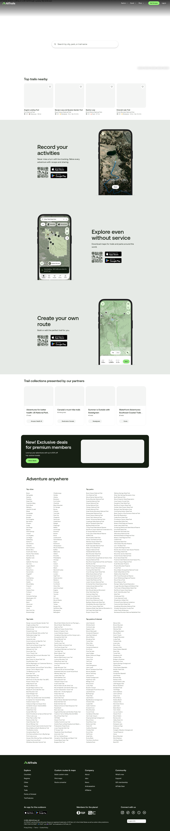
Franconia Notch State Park (122, 604)
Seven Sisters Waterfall (120, 649)
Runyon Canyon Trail (32, 681)
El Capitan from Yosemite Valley (35, 700)
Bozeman (56, 499)
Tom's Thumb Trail (31, 653)
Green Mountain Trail (32, 722)
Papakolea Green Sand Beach (63, 732)
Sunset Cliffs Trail (31, 712)
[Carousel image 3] (153, 68)
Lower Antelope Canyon (61, 633)
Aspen (55, 541)
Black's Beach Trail (59, 653)
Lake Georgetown (91, 665)
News (87, 782)
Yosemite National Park (93, 501)
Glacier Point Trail (59, 720)
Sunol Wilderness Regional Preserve (124, 578)
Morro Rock (116, 645)
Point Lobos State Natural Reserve (96, 533)
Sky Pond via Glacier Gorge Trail (35, 645)
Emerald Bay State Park (121, 521)
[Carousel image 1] (141, 68)
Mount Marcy (117, 697)
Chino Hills (57, 586)
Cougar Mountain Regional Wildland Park (126, 586)
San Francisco (30, 547)
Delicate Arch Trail (31, 649)
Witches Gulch (90, 625)
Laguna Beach (30, 566)
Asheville (29, 545)
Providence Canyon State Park (123, 519)
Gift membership (121, 782)
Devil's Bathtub (117, 691)
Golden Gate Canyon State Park (123, 507)
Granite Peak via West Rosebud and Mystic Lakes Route (70, 724)
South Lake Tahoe (31, 551)
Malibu (56, 527)
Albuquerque (57, 545)
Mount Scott (89, 683)
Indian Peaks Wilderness (121, 610)
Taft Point (89, 661)
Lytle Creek (116, 706)
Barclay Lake (117, 718)
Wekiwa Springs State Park (122, 493)
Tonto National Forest (120, 598)
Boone (55, 509)
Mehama (28, 507)
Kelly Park (117, 594)
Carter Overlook (91, 706)
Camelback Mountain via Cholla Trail (65, 649)
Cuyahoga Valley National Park (95, 521)
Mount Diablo (117, 716)
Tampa (56, 604)
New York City (30, 610)
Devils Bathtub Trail (60, 677)
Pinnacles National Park (93, 555)
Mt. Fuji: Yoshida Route (61, 736)
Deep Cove (116, 696)
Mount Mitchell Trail (60, 639)
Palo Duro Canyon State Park (94, 606)
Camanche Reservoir (92, 647)
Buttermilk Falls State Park (121, 531)
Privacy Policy (28, 827)
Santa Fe (28, 541)
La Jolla (28, 588)
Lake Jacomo (90, 675)
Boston (56, 533)
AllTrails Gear (120, 786)
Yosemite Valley (30, 503)
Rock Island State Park (120, 558)
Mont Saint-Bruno (118, 704)
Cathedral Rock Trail (32, 643)
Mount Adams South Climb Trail (63, 685)
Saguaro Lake (90, 629)
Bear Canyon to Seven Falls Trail (35, 659)
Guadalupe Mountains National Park (124, 606)
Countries (27, 774)
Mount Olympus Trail (32, 677)
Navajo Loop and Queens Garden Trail (37, 623)
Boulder (28, 517)
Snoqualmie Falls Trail (60, 637)
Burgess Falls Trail (59, 742)
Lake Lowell (89, 667)
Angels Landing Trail (32, 625)
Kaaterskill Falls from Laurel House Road (66, 671)
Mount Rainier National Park (94, 112)
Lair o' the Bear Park (120, 545)
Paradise (28, 499)
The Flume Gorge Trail (60, 647)
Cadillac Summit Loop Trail (62, 722)
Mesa (28, 576)
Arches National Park (92, 505)
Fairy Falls (89, 663)
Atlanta (56, 497)
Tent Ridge (116, 689)
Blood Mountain (118, 736)
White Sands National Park (94, 574)
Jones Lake (116, 643)
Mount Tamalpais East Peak (94, 669)
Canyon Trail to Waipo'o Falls (34, 669)
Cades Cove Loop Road (33, 740)
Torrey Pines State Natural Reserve (96, 527)
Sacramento (30, 572)
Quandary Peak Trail (32, 665)
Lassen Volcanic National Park (95, 582)
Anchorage (57, 529)
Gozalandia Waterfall (119, 673)
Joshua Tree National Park (93, 539)
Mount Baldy (30, 584)
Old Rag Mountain (118, 631)
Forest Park (117, 568)
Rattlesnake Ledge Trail (33, 635)
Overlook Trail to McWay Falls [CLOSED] (66, 714)
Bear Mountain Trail (32, 691)
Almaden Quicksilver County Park (124, 608)
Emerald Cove (90, 708)
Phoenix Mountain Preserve (122, 566)
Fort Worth (57, 584)
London (56, 574)
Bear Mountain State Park (93, 554)
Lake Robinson (90, 691)
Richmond (57, 543)
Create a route (85, 55)
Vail (55, 596)
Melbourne (57, 551)
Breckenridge (30, 612)
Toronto (56, 566)
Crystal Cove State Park (93, 596)
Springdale (29, 495)
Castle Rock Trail (31, 710)
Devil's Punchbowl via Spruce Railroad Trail (39, 714)
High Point (57, 576)
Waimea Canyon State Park (94, 541)
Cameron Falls (117, 647)
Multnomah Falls (91, 724)
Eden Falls (116, 651)
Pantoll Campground (92, 677)
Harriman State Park (92, 594)
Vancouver (29, 604)
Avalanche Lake (31, 639)
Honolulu (29, 515)
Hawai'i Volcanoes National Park (95, 519)
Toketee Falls (90, 730)
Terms (36, 827)
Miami (55, 568)
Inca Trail (57, 665)
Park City (56, 515)
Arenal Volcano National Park (122, 555)
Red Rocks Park (91, 564)
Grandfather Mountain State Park (95, 604)
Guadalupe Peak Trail (32, 675)
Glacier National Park (92, 503)
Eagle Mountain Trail (60, 667)
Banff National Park (119, 497)
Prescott (28, 586)
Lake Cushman (117, 693)
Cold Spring (29, 578)
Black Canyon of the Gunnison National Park (127, 513)
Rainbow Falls (117, 679)
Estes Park (29, 501)
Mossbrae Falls (90, 639)
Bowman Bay (117, 677)
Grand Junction (58, 578)
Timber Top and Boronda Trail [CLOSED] (38, 697)
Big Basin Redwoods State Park (95, 602)
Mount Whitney (117, 627)
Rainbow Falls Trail (31, 720)
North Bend (29, 505)
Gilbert (56, 554)
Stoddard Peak (117, 687)
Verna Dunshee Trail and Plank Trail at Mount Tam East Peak (43, 667)
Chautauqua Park (119, 596)
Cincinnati (56, 582)
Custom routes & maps (65, 770)
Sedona (28, 497)
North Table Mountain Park (122, 592)
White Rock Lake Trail (60, 661)
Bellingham (57, 612)
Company (89, 770)
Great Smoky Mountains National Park (97, 511)
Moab (28, 511)
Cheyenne (56, 517)
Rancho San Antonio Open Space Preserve (126, 549)
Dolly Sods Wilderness (92, 598)
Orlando (56, 511)
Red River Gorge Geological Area (96, 566)
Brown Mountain (118, 625)
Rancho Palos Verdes (32, 554)
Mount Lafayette (91, 671)
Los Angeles (30, 535)
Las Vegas (29, 537)
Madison (56, 580)
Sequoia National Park (92, 560)
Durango (56, 592)
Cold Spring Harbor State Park (123, 511)
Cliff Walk (57, 718)
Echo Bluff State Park (120, 529)
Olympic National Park (92, 507)
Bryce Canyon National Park (63, 112)
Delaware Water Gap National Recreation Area (99, 608)
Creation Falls (117, 657)
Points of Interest (30, 794)
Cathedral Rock (90, 742)
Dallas (28, 560)
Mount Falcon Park (119, 580)
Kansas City (57, 606)
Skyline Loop (30, 629)
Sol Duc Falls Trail (59, 696)
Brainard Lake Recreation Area (123, 509)
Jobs (86, 778)
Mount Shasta (58, 600)
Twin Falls (56, 513)
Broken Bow (30, 549)
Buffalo (56, 549)
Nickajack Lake (117, 724)
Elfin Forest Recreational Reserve (123, 576)
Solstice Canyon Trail (32, 702)
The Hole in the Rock (92, 740)
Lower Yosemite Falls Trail (61, 728)
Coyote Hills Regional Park (122, 547)
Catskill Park (117, 539)
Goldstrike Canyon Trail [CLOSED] (36, 706)
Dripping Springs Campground (95, 718)
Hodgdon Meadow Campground (123, 730)
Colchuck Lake (90, 627)
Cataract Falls (117, 702)
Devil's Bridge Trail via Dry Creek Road (37, 627)
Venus (115, 734)
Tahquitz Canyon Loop (60, 681)
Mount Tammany (91, 673)
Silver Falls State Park (92, 592)
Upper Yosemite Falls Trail (33, 647)
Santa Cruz (29, 580)
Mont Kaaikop (117, 738)
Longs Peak (116, 639)
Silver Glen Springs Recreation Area (124, 495)
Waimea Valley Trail (60, 673)
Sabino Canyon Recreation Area (95, 568)
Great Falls (89, 736)
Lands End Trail (30, 657)
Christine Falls (90, 702)
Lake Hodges (90, 653)
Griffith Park (89, 535)
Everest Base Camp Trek (61, 740)
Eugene (56, 590)
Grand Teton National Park (94, 517)
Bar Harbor (29, 521)
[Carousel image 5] (166, 68)
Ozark (28, 608)
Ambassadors (90, 786)
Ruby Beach (57, 708)
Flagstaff (28, 574)
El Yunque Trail (58, 730)
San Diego (29, 527)
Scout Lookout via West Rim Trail (36, 641)
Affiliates (88, 790)
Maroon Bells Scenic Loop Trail (63, 657)
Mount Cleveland (118, 685)
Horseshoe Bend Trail (32, 732)
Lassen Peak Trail (59, 675)
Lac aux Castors (118, 712)
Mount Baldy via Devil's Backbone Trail (37, 728)
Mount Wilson (90, 637)
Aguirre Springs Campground (122, 663)
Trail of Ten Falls (31, 637)
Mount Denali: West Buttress (62, 625)
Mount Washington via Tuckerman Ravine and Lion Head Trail (44, 663)
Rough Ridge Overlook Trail (34, 687)
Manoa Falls (116, 623)
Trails (26, 790)
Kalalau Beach (117, 700)
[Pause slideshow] (135, 68)
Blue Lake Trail (30, 673)
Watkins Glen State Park (121, 574)
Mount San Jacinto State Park (122, 554)
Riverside (29, 606)
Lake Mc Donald (31, 509)
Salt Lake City (30, 555)
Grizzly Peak (117, 665)
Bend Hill (116, 742)
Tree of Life (89, 659)
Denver (28, 594)
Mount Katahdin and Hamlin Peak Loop (65, 687)
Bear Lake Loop (58, 710)
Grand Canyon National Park (94, 515)
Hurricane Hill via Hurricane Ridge (64, 669)
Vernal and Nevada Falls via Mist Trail (37, 633)
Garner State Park (91, 588)
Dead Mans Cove (91, 722)
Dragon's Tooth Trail (32, 696)
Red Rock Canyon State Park (122, 505)
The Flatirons (90, 645)
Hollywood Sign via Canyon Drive (36, 704)
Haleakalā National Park (93, 551)
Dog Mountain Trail (32, 661)
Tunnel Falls (116, 653)
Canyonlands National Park (94, 578)
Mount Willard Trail (31, 685)
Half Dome (89, 734)
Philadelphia (57, 558)
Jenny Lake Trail (58, 734)
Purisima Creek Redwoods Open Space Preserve (128, 560)
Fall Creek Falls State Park (93, 610)
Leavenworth (57, 537)
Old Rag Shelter (118, 740)
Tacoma (56, 594)
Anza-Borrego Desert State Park (95, 572)
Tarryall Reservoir (118, 732)
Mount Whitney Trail (32, 724)
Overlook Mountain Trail (61, 663)
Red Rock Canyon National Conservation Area (99, 529)
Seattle (28, 582)
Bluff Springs (90, 693)
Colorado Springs (31, 596)
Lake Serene (89, 697)
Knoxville (56, 555)
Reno (55, 562)
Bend (27, 602)
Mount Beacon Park (120, 582)
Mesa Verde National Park (93, 576)
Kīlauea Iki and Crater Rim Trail (35, 689)
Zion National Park (29, 112)
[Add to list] (50, 86)
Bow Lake (116, 728)
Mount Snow (90, 720)
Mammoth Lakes (58, 570)
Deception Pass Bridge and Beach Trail (65, 738)
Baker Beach (117, 708)
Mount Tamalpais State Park (94, 523)
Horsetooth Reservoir (92, 633)
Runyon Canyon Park (92, 612)
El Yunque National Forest (93, 531)
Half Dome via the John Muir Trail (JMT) (37, 679)
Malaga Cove (90, 681)
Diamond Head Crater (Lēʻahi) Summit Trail (38, 726)
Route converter (60, 782)
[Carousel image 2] (147, 68)
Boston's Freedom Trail (61, 631)
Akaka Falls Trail (59, 693)
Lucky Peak (89, 685)
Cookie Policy (44, 827)
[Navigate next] (146, 99)
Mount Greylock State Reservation (124, 499)
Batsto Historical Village (93, 655)
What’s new (119, 774)
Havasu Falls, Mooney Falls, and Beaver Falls (39, 738)
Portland (28, 592)
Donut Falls (89, 732)
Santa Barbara (58, 539)
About (87, 774)
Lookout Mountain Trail (61, 659)
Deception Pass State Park (122, 503)
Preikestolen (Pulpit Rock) (62, 726)
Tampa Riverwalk (59, 655)
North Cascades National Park (95, 545)
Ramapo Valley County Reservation (124, 584)
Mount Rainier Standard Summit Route (65, 700)
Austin (28, 525)
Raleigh (56, 523)
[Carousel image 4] (160, 68)
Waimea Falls (117, 629)
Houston (28, 568)
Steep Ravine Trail (31, 683)
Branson (56, 572)
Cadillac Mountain (91, 728)
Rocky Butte (89, 738)
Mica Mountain (90, 710)
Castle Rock (57, 521)
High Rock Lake (90, 679)
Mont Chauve (117, 722)
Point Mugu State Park (120, 551)
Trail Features (28, 798)
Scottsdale (29, 513)
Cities (26, 782)
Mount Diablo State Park (93, 537)
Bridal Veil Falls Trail (60, 702)
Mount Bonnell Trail (60, 679)
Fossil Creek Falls (59, 683)
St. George (57, 507)
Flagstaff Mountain (118, 637)
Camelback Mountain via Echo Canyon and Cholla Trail (70, 635)
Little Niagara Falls (118, 683)
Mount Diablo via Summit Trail (63, 645)
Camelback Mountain (92, 714)
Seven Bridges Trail (32, 693)
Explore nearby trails (85, 51)
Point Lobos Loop (31, 736)
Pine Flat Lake (90, 651)
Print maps (58, 778)
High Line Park (58, 627)
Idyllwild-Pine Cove (32, 562)
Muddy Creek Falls (118, 669)
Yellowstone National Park (121, 533)
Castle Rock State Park (121, 517)
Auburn (56, 564)
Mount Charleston (59, 547)
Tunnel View (89, 641)
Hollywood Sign (118, 726)
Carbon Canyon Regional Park (123, 562)
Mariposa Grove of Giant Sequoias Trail (65, 706)
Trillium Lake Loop (31, 716)
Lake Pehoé (116, 675)
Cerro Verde (116, 710)
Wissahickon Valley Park (121, 600)
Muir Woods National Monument (95, 590)
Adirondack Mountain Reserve (123, 543)
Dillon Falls (89, 643)
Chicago (56, 560)
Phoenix (28, 523)
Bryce (28, 493)
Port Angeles (30, 519)
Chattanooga (57, 493)
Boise (55, 535)
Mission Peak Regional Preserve (123, 523)
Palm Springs (30, 531)
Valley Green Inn (118, 720)
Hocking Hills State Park (93, 570)
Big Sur (28, 529)
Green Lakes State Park (121, 525)
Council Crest (90, 712)
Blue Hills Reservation (120, 515)
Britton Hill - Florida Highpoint (63, 691)
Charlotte (56, 503)
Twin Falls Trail (58, 651)
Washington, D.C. (31, 598)
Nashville (29, 600)
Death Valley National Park (122, 572)
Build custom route (61, 774)
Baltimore (56, 602)
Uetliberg (116, 671)
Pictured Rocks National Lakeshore (124, 602)
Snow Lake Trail (31, 651)
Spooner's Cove (118, 661)
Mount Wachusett (91, 631)
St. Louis (56, 598)
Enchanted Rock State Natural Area (96, 584)
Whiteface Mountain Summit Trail (36, 742)
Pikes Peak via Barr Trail (33, 718)
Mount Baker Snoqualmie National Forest (126, 570)
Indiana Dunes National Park (94, 586)
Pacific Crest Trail (59, 643)
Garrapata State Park (120, 541)
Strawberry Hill (117, 655)
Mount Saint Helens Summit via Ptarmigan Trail (68, 623)
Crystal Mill (89, 704)
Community (120, 770)
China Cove (89, 657)
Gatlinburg (29, 539)
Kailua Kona (29, 570)
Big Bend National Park (93, 525)
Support (118, 778)
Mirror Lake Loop (31, 708)
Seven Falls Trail (59, 697)
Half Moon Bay (58, 608)
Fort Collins (57, 501)
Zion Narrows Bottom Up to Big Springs (38, 734)
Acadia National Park (92, 509)
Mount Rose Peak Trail (60, 716)
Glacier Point (117, 714)
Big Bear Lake (30, 558)
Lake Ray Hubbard (91, 635)
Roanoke (56, 531)
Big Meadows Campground (94, 700)
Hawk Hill (89, 726)
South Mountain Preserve (121, 564)
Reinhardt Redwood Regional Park (124, 535)
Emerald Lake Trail (31, 631)
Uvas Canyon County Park (121, 501)
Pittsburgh (57, 525)
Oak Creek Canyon (91, 716)
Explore (27, 770)
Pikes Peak (89, 696)
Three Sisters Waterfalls (120, 667)
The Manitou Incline (32, 730)
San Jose (28, 564)
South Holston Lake (119, 681)
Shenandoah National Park (94, 513)
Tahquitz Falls (117, 641)
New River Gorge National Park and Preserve (99, 562)
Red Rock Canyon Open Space (123, 590)
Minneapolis (57, 610)
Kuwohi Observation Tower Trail (63, 689)
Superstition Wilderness (93, 543)
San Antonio (30, 543)
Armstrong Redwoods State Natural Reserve (127, 527)
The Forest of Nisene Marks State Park (125, 588)
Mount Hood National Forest (94, 600)
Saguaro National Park (92, 549)
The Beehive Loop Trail (33, 671)
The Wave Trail (58, 641)
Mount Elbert (117, 633)
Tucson (28, 533)
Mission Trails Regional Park (122, 537)
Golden (56, 495)
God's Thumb (117, 635)
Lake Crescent (90, 623)
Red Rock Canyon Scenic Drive (63, 629)
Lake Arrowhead (58, 588)
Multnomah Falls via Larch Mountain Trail (38, 655)
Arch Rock (89, 649)
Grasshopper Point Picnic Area (95, 689)
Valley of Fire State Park (93, 547)
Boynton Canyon (91, 687)
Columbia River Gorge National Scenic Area (99, 558)
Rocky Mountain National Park (125, 112)
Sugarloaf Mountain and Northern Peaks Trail (67, 712)
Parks (26, 786)
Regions (27, 778)
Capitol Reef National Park (94, 580)
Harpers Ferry (30, 590)
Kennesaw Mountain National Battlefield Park (127, 612)
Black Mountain (58, 505)
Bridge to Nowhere (118, 659)
